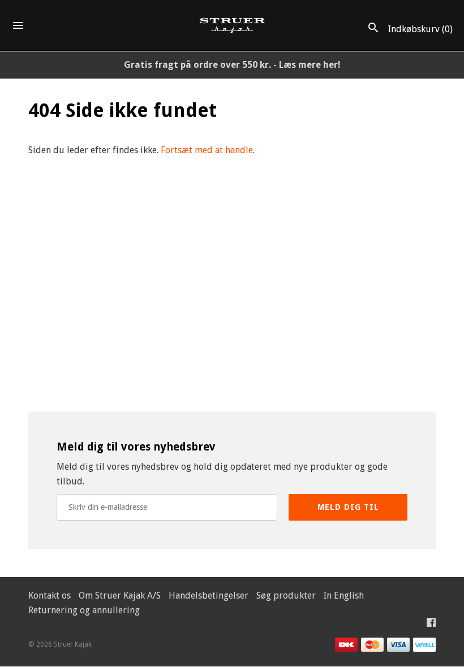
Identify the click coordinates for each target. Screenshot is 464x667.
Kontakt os (49, 595)
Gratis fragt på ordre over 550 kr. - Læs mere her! (232, 64)
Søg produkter (286, 595)
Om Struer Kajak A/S (120, 595)
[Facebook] (431, 625)
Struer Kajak (73, 644)
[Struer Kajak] (232, 26)
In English (344, 595)
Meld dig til (348, 507)
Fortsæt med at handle (207, 150)
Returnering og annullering (84, 610)
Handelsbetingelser (208, 595)
